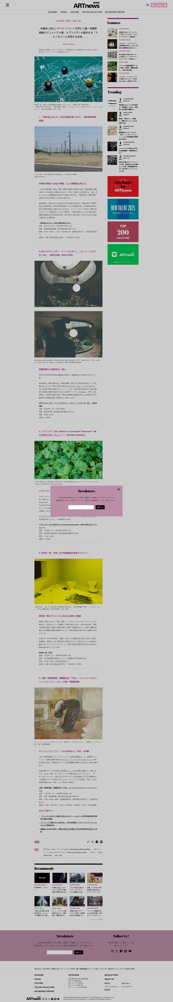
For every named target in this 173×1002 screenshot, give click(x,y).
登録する (100, 507)
